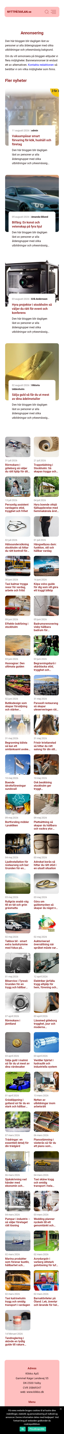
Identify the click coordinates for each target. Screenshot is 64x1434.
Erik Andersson (39, 299)
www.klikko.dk (35, 1392)
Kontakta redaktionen (41, 64)
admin (34, 130)
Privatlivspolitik (37, 1429)
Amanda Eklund (39, 216)
